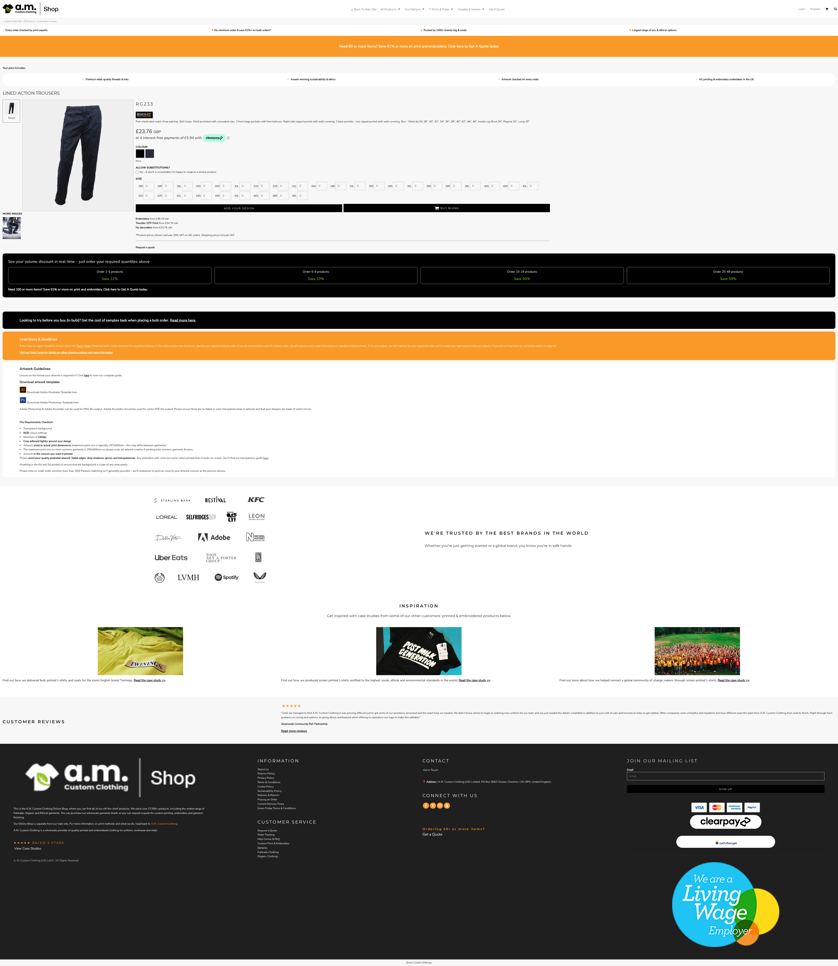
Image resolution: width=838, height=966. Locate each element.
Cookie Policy (266, 786)
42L (179, 196)
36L (409, 186)
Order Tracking (266, 834)
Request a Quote (267, 830)
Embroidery (142, 218)
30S (198, 186)
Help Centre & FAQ (269, 839)
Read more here (182, 320)
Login (802, 8)
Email (630, 770)
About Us (263, 769)
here (86, 375)
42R (159, 196)
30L (236, 186)
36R (390, 186)
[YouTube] (447, 806)
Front (11, 118)
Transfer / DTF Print (147, 223)
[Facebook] (426, 806)
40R (505, 186)
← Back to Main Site (12, 21)
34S (313, 186)
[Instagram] (440, 806)
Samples (263, 848)
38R (447, 186)
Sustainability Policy (270, 791)
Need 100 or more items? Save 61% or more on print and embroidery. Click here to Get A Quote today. (77, 289)
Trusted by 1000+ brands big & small (445, 30)
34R (332, 186)
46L (294, 196)
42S (140, 196)
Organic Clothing (268, 856)
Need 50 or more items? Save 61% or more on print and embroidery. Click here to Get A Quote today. (419, 46)
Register (815, 8)
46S (256, 196)
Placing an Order (267, 799)
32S (256, 186)
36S (371, 186)
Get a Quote (432, 834)
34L (352, 186)
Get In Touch (430, 770)
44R (217, 196)
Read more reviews (294, 731)
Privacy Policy (266, 778)
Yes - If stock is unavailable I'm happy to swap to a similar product (177, 172)
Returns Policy (266, 773)
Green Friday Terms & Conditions (277, 808)
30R (217, 186)
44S (198, 196)
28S (140, 186)
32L (294, 186)
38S (428, 186)
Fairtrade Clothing (268, 852)
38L (467, 186)
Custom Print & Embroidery (273, 843)
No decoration (144, 227)
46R (275, 196)
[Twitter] (433, 806)
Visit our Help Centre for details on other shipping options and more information (66, 352)
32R (275, 186)
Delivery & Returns (268, 795)
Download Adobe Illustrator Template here (51, 392)
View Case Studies (27, 848)
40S (486, 186)
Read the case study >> (149, 680)
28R (159, 186)
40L (524, 186)
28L (179, 186)
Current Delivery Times (271, 804)
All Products (29, 21)
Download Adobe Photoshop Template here (52, 402)
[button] (391, 9)
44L (236, 196)
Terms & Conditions (269, 782)
